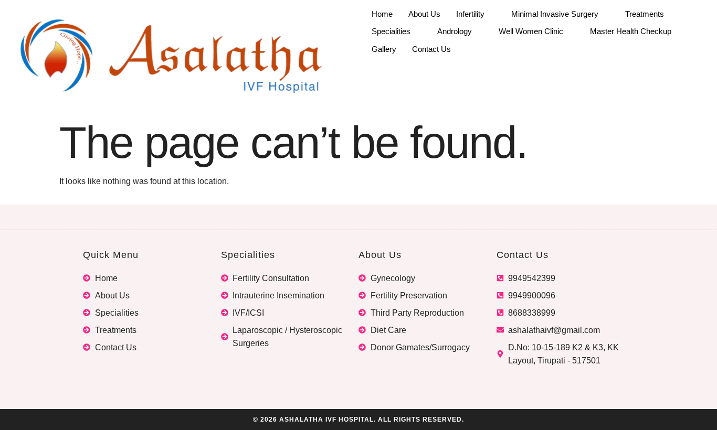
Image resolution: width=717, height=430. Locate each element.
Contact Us (431, 49)
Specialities (391, 31)
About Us (424, 13)
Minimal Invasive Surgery (554, 13)
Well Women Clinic (531, 31)
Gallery (384, 49)
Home (382, 13)
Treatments (644, 13)
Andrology (454, 31)
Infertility (470, 13)
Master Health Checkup (630, 31)
